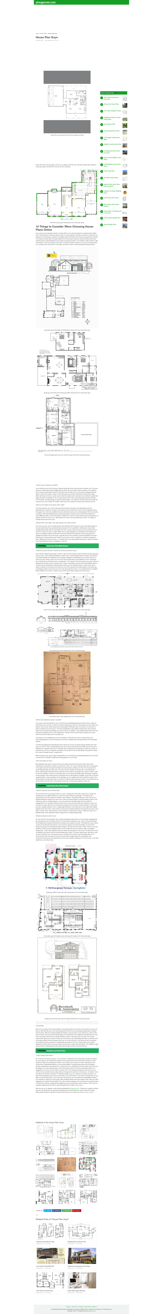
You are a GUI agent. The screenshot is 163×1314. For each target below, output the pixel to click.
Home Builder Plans (110, 224)
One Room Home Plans (111, 177)
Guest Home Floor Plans (111, 198)
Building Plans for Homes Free (77, 1242)
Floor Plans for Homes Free (45, 1291)
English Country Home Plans (112, 144)
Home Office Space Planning (76, 1291)
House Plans (40, 40)
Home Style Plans (109, 171)
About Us (94, 1306)
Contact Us (74, 1306)
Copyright (80, 1306)
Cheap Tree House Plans (111, 104)
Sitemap (68, 1306)
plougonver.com (46, 2)
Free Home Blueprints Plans (112, 111)
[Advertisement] (81, 19)
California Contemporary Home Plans (79, 1266)
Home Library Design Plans (112, 218)
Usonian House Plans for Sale (45, 1242)
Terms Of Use (87, 1306)
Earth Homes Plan (109, 124)
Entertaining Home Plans (112, 131)
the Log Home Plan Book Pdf (45, 1266)
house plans (72, 1074)
